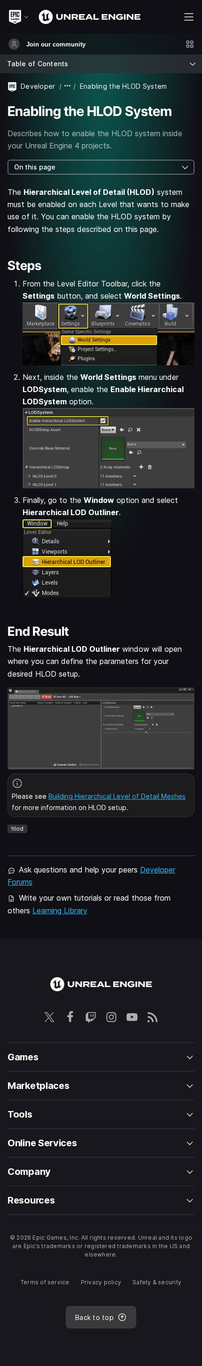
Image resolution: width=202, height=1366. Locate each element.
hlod (17, 828)
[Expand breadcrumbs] (67, 86)
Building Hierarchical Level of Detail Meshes (117, 796)
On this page (34, 167)
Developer (38, 86)
